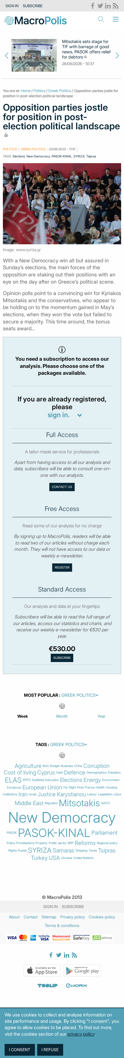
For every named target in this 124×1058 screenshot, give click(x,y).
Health (100, 787)
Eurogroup (14, 787)
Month (62, 716)
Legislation (105, 794)
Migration (51, 803)
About (14, 916)
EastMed (38, 780)
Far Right (69, 787)
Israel (32, 794)
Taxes (93, 850)
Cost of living (20, 772)
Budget (55, 766)
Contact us (62, 487)
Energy (92, 780)
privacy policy (81, 1034)
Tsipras (91, 156)
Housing (111, 787)
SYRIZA (79, 156)
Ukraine (66, 858)
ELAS (13, 780)
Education (52, 780)
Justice (46, 794)
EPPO (27, 780)
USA (54, 858)
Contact (30, 916)
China (78, 766)
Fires (80, 787)
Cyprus (46, 772)
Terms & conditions (62, 925)
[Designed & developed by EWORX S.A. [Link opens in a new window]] (76, 985)
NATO (105, 803)
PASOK (12, 833)
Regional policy (107, 843)
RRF (71, 843)
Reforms (85, 843)
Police (11, 843)
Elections (19, 156)
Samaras (63, 850)
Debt (59, 772)
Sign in (11, 5)
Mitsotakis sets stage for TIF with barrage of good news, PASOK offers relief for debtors (86, 49)
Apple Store (42, 971)
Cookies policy (102, 916)
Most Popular (41, 695)
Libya (117, 794)
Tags (41, 744)
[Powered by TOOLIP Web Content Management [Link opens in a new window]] (47, 985)
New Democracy (38, 156)
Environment (110, 780)
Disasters (114, 772)
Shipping (81, 850)
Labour (92, 794)
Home (26, 90)
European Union (42, 787)
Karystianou (71, 794)
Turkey (39, 858)
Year (101, 716)
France (90, 787)
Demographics (97, 772)
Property (41, 843)
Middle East (29, 803)
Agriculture (28, 766)
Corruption (96, 766)
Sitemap (49, 916)
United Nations (83, 858)
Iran (23, 794)
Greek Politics (59, 90)
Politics (39, 90)
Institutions (10, 794)
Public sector (58, 843)
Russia (22, 850)
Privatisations (25, 843)
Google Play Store (81, 971)
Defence (74, 772)
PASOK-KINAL (62, 156)
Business (67, 766)
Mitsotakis (79, 803)
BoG (46, 766)
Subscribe (33, 5)
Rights (12, 850)
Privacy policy (72, 916)
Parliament (104, 832)
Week (22, 716)
